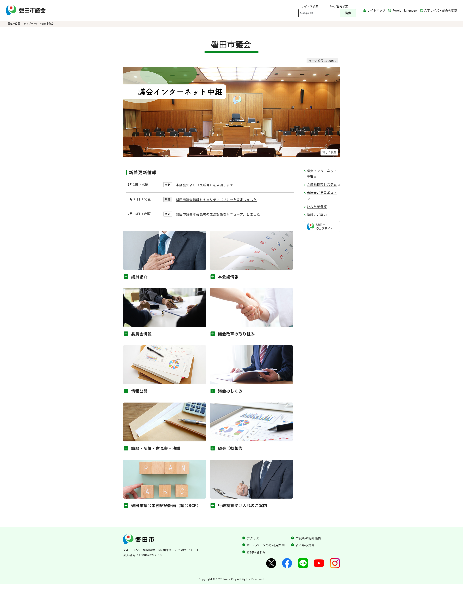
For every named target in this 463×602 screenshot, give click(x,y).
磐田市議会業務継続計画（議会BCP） (166, 505)
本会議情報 (228, 276)
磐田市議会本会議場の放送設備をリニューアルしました (218, 214)
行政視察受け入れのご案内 (242, 505)
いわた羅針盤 (317, 206)
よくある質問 (305, 545)
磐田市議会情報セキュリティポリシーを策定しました (216, 199)
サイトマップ (376, 10)
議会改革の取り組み (236, 334)
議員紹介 (139, 276)
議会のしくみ (230, 391)
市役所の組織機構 (308, 538)
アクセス (253, 538)
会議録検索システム (322, 184)
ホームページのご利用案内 (266, 545)
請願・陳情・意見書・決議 (155, 448)
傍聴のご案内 (317, 214)
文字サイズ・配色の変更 (440, 10)
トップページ (31, 23)
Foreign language (404, 10)
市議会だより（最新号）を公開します (204, 185)
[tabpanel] (329, 13)
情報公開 (139, 391)
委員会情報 (141, 334)
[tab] (309, 6)
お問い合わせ (256, 552)
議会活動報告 (230, 448)
